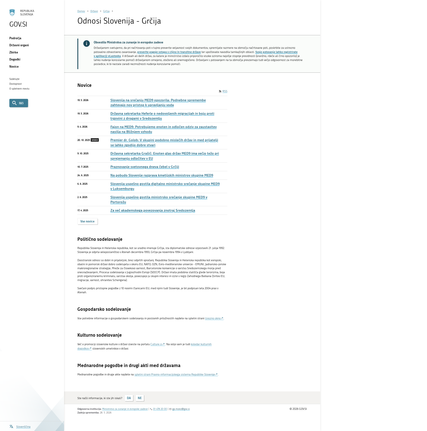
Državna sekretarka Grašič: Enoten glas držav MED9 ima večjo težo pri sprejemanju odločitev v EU (164, 156)
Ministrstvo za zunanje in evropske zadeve (125, 408)
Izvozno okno (213, 318)
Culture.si (156, 344)
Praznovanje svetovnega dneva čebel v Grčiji (144, 166)
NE (140, 398)
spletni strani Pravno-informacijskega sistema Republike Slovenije (174, 374)
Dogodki (14, 59)
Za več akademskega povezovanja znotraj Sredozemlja (152, 210)
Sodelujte (14, 78)
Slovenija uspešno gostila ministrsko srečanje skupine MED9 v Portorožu (158, 199)
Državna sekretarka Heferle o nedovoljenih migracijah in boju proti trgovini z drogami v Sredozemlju (162, 116)
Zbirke (13, 52)
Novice (14, 66)
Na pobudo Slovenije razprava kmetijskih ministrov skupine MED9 (161, 175)
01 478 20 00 (160, 408)
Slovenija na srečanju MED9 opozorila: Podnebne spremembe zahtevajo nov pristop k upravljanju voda (158, 102)
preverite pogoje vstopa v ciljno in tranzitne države (169, 52)
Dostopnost (15, 83)
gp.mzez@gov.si (181, 408)
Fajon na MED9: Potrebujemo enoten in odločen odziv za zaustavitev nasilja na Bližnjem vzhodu (163, 129)
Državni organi (19, 45)
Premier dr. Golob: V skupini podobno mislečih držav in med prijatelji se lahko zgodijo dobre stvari (164, 142)
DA (129, 398)
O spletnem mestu (19, 88)
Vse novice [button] (87, 221)
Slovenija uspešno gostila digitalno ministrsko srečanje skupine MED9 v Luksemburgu (165, 186)
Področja (15, 38)
